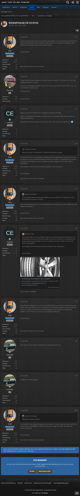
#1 (76, 37)
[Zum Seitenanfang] (77, 493)
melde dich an (11, 451)
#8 (76, 341)
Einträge (5, 66)
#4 (76, 143)
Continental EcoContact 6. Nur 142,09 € (35, 279)
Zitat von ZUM (29, 234)
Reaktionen (6, 60)
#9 (76, 376)
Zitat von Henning (30, 194)
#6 (76, 228)
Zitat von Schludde (31, 416)
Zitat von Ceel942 (30, 149)
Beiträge (5, 62)
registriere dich (70, 449)
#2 (76, 76)
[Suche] (68, 2)
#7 (76, 302)
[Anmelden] (73, 2)
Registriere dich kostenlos (50, 464)
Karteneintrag (6, 64)
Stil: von (40, 493)
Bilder (4, 69)
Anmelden (31, 471)
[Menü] (77, 2)
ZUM (12, 25)
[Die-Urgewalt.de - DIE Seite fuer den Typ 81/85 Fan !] (16, 2)
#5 (76, 188)
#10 (76, 410)
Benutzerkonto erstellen (45, 471)
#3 (76, 109)
